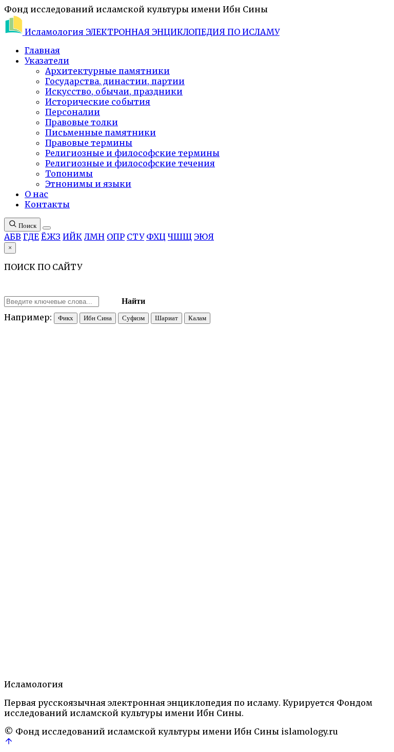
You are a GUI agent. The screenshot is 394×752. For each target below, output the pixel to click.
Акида (15, 603)
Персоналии (72, 112)
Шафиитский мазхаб (322, 603)
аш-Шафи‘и (349, 477)
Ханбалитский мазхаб (203, 603)
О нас (36, 194)
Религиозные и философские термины (132, 153)
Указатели (47, 60)
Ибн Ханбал (303, 477)
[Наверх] (8, 743)
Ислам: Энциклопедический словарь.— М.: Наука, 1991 (164, 278)
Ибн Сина (98, 318)
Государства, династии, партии (115, 81)
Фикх (65, 318)
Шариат (166, 318)
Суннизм (123, 603)
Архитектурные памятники (107, 71)
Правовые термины (88, 143)
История (41, 603)
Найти (133, 301)
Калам (197, 318)
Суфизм (133, 318)
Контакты (47, 204)
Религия (92, 603)
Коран (67, 603)
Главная (42, 50)
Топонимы (69, 173)
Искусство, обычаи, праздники (114, 91)
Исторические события (97, 102)
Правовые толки (81, 122)
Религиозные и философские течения (130, 163)
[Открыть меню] (47, 227)
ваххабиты (58, 486)
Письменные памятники (100, 132)
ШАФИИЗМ (264, 603)
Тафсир (152, 603)
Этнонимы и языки (88, 184)
